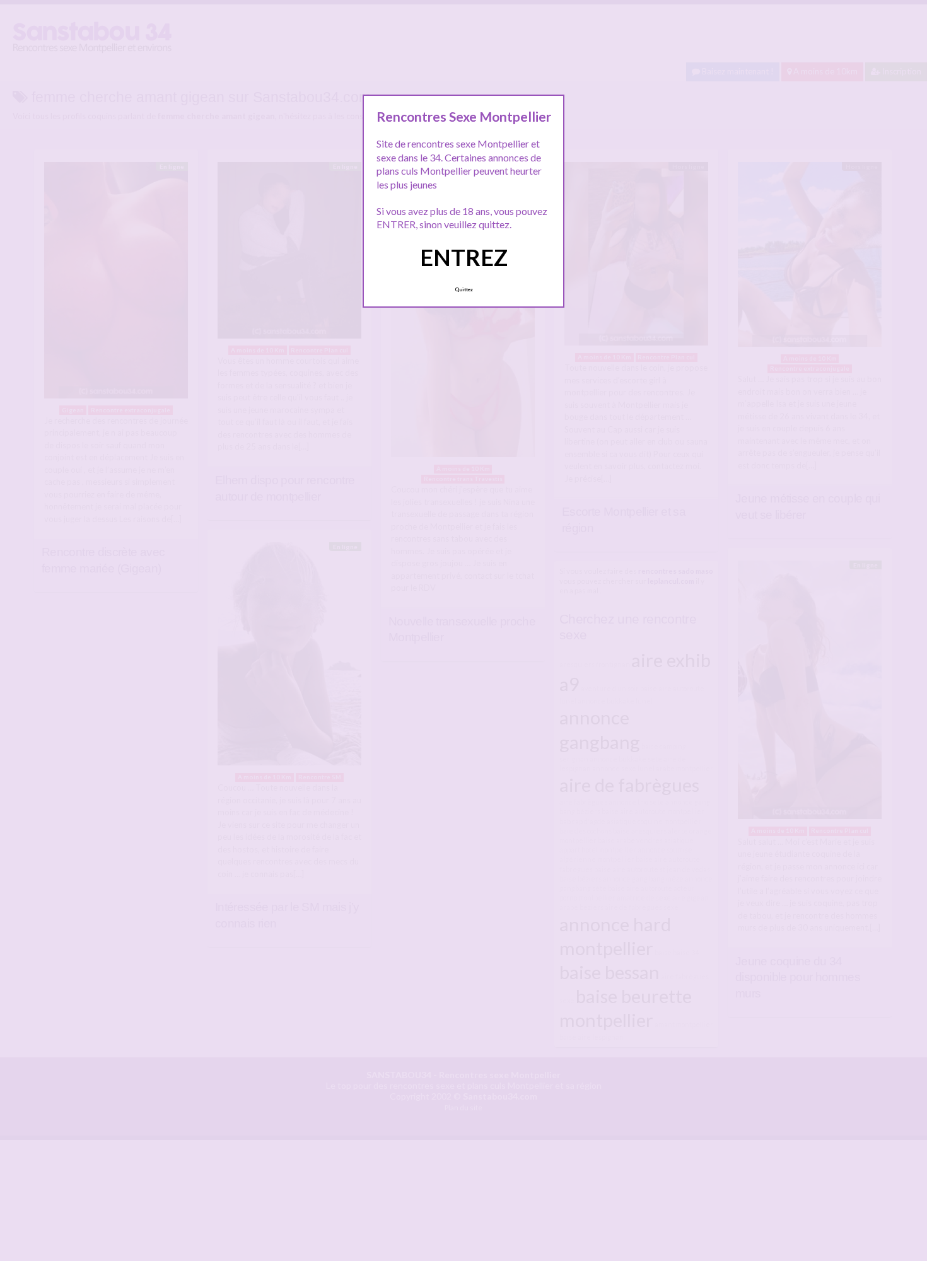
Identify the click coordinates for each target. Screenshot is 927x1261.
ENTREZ (464, 257)
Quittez (464, 289)
